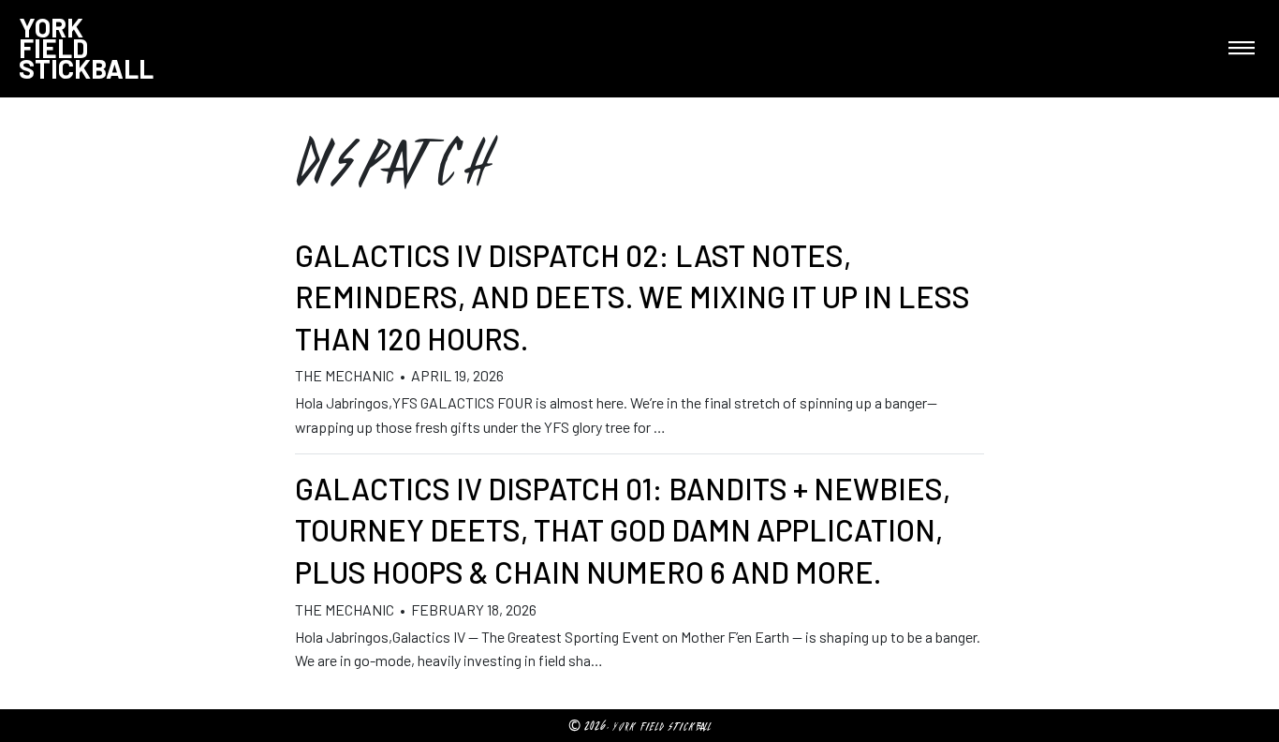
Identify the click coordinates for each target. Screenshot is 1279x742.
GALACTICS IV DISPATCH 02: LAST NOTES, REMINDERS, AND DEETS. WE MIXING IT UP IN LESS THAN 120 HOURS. (632, 296)
